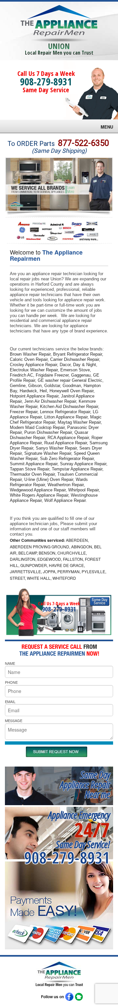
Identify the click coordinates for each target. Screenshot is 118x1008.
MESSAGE (13, 720)
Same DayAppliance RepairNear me (85, 784)
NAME (10, 663)
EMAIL (10, 701)
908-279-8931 (46, 81)
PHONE (11, 682)
